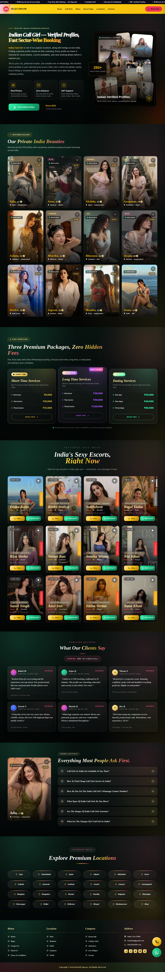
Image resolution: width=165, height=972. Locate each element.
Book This (30, 417)
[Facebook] (131, 951)
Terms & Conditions (18, 955)
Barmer (71, 894)
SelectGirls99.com (134, 945)
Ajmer (71, 874)
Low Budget (93, 951)
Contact (111, 9)
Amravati (46, 884)
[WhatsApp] (156, 952)
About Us (14, 951)
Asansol (121, 884)
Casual (91, 955)
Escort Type (88, 9)
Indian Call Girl (16, 48)
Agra (21, 874)
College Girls (93, 941)
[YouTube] (140, 951)
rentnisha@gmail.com (135, 941)
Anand (96, 884)
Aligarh (96, 874)
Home (59, 9)
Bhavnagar (20, 904)
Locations (101, 9)
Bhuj (147, 904)
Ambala (21, 884)
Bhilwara (71, 904)
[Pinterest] (145, 951)
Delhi (52, 946)
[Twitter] (135, 951)
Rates (78, 9)
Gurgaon (53, 951)
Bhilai (45, 904)
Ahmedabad (46, 874)
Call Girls (69, 9)
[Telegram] (126, 951)
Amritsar (71, 884)
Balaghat (20, 894)
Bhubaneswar (121, 904)
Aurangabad (147, 884)
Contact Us (15, 946)
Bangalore (46, 894)
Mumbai (53, 941)
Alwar (146, 874)
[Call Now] (156, 941)
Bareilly (96, 894)
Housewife (92, 937)
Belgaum (121, 894)
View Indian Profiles (26, 107)
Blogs (13, 941)
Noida (52, 955)
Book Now (155, 9)
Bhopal (96, 904)
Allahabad (121, 874)
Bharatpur (146, 894)
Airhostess (92, 946)
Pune (52, 937)
